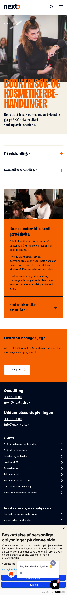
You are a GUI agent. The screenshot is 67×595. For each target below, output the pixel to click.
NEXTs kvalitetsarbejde (15, 450)
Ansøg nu (15, 369)
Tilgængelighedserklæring (17, 486)
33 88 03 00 (13, 419)
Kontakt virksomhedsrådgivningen (21, 514)
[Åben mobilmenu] (61, 7)
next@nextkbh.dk (17, 402)
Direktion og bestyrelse (15, 456)
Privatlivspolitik (12, 474)
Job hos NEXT (11, 462)
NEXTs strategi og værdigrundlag (20, 444)
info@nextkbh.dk (17, 424)
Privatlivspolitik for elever (17, 480)
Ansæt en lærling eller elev (17, 520)
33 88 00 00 (13, 397)
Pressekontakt (11, 468)
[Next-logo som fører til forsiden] (12, 7)
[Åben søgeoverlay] (51, 7)
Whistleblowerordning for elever (20, 492)
